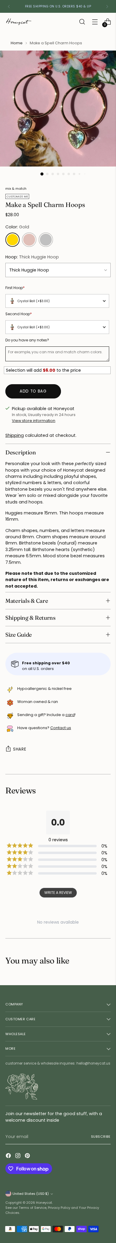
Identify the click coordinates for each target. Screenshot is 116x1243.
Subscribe (101, 1136)
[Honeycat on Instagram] (18, 1156)
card (70, 714)
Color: (17, 227)
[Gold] (12, 240)
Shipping (14, 435)
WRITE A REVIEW (58, 892)
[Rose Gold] (29, 240)
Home (17, 42)
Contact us (60, 727)
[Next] (107, 6)
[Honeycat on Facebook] (8, 1156)
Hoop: (32, 257)
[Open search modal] (82, 22)
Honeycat (44, 1202)
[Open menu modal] (95, 22)
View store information (33, 420)
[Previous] (8, 6)
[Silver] (46, 240)
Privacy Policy (59, 1207)
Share (19, 749)
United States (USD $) (30, 1193)
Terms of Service (32, 1207)
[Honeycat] (18, 22)
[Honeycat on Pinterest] (28, 1156)
